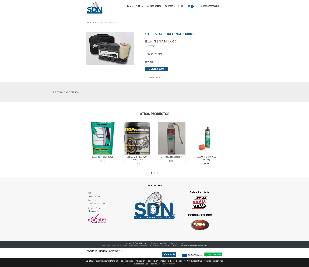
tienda (89, 23)
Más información (168, 264)
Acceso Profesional (211, 6)
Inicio (130, 6)
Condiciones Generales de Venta (140, 246)
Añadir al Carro (157, 69)
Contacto (170, 6)
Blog (180, 6)
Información (169, 254)
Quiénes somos (94, 196)
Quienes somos (154, 6)
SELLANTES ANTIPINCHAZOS (107, 23)
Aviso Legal (106, 246)
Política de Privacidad (119, 246)
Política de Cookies (160, 246)
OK (159, 264)
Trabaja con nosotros (96, 203)
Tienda (139, 6)
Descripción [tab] (154, 77)
